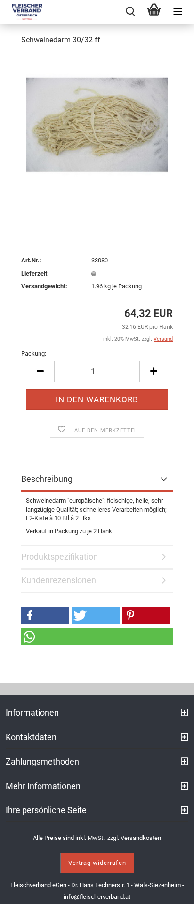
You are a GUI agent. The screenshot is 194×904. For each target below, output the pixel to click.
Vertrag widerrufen (97, 862)
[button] (45, 615)
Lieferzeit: (35, 273)
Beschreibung (47, 479)
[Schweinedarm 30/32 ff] (97, 124)
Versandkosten (141, 837)
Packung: (33, 353)
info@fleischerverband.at (97, 896)
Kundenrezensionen (58, 580)
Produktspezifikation (59, 557)
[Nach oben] (175, 890)
